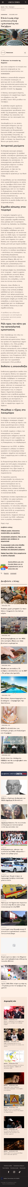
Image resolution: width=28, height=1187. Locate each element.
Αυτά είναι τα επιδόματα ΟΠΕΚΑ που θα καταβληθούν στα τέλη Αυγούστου (14, 760)
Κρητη (5, 1019)
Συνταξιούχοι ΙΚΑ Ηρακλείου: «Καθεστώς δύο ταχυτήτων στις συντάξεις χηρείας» (12, 1132)
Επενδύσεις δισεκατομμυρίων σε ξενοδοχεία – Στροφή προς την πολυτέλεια (13, 700)
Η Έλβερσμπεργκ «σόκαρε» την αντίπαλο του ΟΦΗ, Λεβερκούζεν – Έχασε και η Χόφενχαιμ (13, 851)
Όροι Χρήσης (6, 1168)
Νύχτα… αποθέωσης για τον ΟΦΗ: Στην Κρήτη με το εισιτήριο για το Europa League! (14, 1023)
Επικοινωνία (22, 1168)
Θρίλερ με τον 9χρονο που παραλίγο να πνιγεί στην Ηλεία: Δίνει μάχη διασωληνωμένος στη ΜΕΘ (14, 905)
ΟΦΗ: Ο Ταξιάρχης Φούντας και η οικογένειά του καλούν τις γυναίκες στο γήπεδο (14, 1044)
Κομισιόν (19, 89)
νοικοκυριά (13, 573)
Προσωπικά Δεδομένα (19, 1165)
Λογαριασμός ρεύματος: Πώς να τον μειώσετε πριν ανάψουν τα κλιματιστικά (13, 539)
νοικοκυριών (5, 73)
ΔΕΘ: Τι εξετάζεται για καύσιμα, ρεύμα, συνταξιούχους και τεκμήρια (13, 730)
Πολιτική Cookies (8, 1165)
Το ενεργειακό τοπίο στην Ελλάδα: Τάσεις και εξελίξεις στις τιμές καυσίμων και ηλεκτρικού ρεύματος (13, 547)
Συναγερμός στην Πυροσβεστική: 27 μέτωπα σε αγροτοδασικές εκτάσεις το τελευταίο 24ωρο (13, 931)
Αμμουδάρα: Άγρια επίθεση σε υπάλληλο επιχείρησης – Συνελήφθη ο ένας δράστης (13, 1088)
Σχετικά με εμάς (14, 1168)
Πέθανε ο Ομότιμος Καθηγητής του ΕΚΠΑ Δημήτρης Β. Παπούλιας (13, 799)
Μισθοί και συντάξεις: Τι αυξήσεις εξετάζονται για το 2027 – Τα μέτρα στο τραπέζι (14, 670)
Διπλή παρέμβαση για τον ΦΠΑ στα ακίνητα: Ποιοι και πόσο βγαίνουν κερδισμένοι (13, 640)
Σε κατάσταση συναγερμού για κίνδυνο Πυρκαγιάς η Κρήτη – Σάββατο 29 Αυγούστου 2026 (14, 1066)
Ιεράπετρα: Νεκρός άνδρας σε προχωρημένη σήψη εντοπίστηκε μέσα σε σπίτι (12, 878)
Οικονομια (4, 14)
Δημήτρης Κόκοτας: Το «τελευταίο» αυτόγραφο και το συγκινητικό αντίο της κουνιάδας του (13, 825)
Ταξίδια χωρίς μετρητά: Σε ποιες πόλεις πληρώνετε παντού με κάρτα (14, 610)
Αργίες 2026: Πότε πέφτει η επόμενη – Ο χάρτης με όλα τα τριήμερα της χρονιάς (13, 986)
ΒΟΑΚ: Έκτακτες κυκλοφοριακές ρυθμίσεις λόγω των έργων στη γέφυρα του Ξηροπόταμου (13, 1110)
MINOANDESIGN (11, 1183)
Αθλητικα (6, 1041)
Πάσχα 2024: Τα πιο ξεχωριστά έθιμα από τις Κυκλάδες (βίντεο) (13, 1153)
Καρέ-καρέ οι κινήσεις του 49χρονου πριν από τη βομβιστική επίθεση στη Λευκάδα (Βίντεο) (14, 959)
